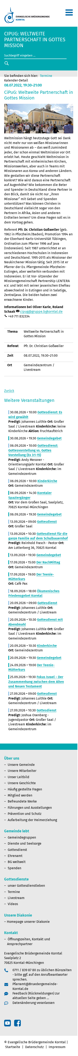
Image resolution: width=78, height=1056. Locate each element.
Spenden (14, 868)
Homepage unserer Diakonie (28, 922)
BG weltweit (17, 862)
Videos (13, 904)
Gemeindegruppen (22, 837)
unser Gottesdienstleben (26, 886)
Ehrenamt (15, 856)
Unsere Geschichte (22, 783)
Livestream (16, 898)
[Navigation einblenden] (69, 14)
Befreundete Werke (22, 801)
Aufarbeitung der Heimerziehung (32, 820)
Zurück (9, 391)
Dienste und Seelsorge (24, 843)
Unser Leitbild (18, 777)
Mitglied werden (20, 795)
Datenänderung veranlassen (33, 1003)
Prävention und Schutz (24, 814)
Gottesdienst (17, 850)
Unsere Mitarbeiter (22, 771)
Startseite (12, 1047)
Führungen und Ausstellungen (30, 808)
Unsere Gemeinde (21, 765)
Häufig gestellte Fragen (25, 789)
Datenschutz (34, 1047)
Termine (46, 76)
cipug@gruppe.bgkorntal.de (41, 312)
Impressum (57, 1047)
